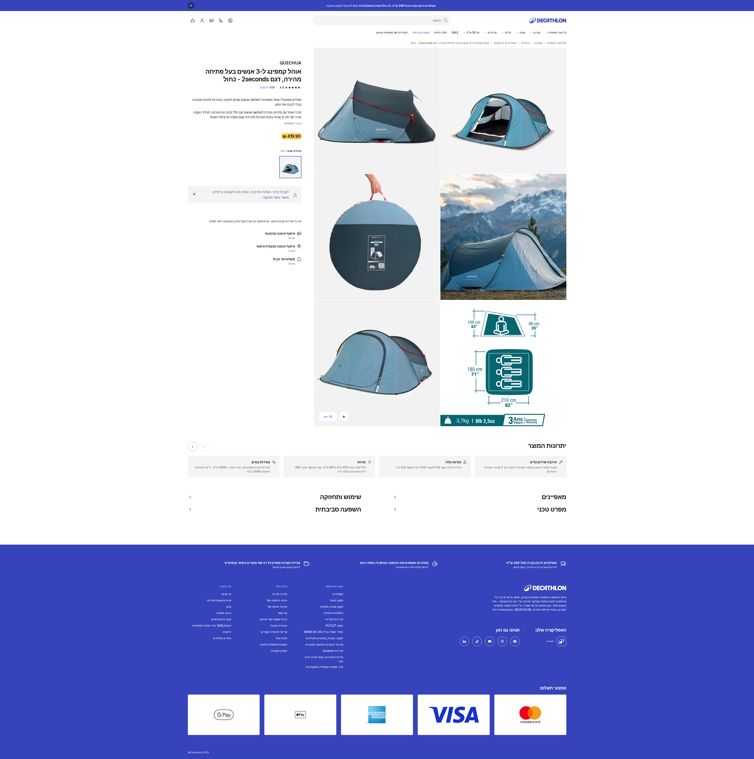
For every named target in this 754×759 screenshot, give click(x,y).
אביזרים (492, 32)
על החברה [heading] (225, 586)
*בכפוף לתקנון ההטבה (381, 5)
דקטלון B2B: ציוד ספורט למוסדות (211, 625)
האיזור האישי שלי (277, 606)
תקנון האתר (336, 600)
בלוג (228, 606)
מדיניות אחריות (334, 619)
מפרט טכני (551, 509)
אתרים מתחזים (222, 638)
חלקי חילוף (440, 32)
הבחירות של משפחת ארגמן (392, 32)
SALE (455, 32)
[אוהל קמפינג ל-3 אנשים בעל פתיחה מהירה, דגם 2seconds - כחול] (503, 111)
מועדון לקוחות (279, 650)
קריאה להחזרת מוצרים (274, 631)
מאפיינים (554, 497)
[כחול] (290, 167)
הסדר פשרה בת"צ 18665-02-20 (323, 631)
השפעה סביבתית (338, 509)
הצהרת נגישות (278, 625)
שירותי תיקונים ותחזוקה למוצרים (324, 644)
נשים (522, 32)
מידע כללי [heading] (281, 586)
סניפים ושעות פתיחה (219, 600)
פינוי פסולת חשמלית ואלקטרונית (324, 667)
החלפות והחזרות (333, 613)
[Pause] (191, 5)
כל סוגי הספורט (557, 32)
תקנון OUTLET (334, 625)
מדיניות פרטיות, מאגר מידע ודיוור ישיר (323, 659)
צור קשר (282, 613)
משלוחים (338, 594)
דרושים (227, 631)
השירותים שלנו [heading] (334, 586)
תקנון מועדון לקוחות (331, 606)
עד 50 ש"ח (472, 32)
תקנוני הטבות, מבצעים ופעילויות (324, 638)
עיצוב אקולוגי (223, 613)
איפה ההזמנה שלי (277, 600)
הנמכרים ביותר (421, 32)
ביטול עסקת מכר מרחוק (273, 619)
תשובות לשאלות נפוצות (273, 644)
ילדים (507, 32)
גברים (536, 32)
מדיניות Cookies (333, 650)
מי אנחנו (226, 594)
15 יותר (328, 416)
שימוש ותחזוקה (340, 497)
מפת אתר (281, 638)
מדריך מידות (279, 594)
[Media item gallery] (440, 237)
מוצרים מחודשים (221, 619)
